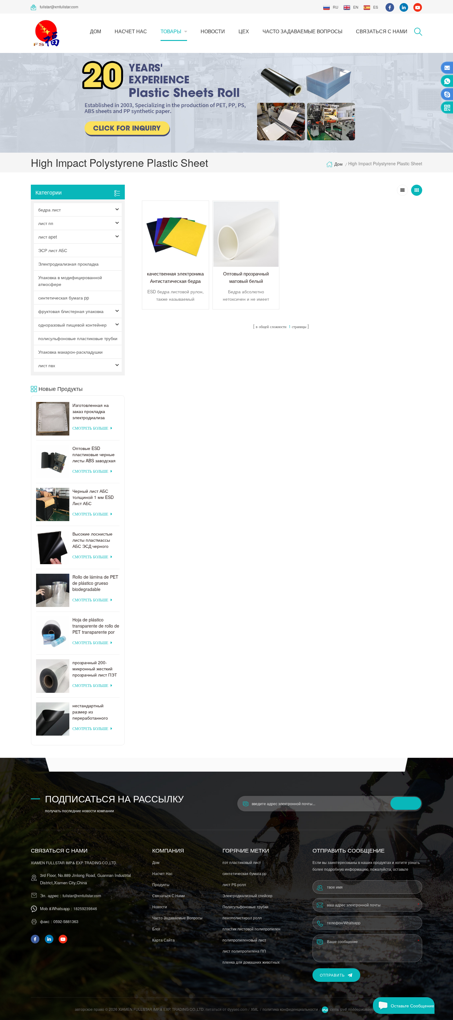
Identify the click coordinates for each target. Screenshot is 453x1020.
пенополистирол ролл (242, 917)
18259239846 (85, 908)
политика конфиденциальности (290, 1009)
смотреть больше (90, 429)
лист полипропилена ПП (244, 951)
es (375, 7)
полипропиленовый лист (244, 939)
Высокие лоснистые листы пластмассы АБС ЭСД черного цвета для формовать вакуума (94, 540)
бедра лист (49, 210)
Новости (213, 31)
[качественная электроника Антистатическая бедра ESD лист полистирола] (175, 234)
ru (335, 7)
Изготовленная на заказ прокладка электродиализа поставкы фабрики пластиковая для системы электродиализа (91, 411)
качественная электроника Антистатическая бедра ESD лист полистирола (175, 280)
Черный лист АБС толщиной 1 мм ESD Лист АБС (93, 497)
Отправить (332, 975)
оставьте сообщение (412, 1005)
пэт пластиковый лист (241, 862)
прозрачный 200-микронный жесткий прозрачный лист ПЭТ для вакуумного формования (94, 668)
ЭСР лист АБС (52, 250)
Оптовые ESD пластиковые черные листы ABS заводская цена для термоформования (94, 454)
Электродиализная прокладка (68, 264)
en (355, 7)
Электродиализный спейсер (247, 895)
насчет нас (131, 31)
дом (95, 31)
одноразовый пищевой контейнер (72, 325)
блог (156, 928)
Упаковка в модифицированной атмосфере (70, 280)
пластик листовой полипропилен (251, 928)
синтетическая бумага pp (63, 298)
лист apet (47, 237)
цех (244, 31)
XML (255, 1009)
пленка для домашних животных (251, 962)
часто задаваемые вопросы (302, 31)
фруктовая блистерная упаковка (71, 311)
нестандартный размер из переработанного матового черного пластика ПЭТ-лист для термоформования (91, 711)
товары (171, 31)
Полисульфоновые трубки (245, 906)
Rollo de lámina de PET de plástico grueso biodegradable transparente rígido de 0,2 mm (95, 583)
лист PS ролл (234, 884)
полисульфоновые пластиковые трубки (77, 338)
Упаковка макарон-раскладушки (70, 352)
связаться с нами (381, 31)
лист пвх (46, 365)
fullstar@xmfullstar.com (59, 6)
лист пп (45, 223)
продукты (160, 884)
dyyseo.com (237, 1009)
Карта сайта (163, 939)
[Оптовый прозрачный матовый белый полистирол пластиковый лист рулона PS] (246, 234)
